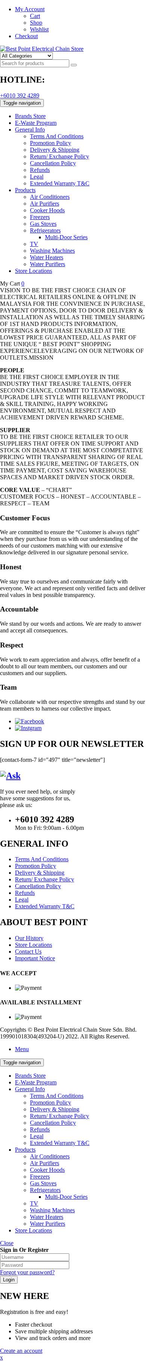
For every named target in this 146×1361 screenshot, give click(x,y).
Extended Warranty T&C (59, 1143)
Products (25, 1149)
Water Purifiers (47, 1223)
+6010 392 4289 (19, 95)
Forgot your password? (27, 1272)
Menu (22, 1049)
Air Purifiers (44, 1163)
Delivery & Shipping (54, 1109)
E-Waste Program (36, 1082)
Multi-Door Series (66, 1197)
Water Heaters (46, 1217)
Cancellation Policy (53, 1123)
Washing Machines (52, 1210)
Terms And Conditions (56, 1096)
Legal (36, 1136)
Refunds (40, 1129)
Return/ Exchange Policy (59, 1116)
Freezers (40, 1176)
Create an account (21, 1351)
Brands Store (30, 1075)
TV (34, 1203)
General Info (30, 1089)
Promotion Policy (50, 1102)
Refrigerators (45, 1190)
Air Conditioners (50, 1156)
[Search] (74, 65)
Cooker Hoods (47, 1170)
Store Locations (33, 1230)
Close (6, 1243)
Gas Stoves (43, 1183)
